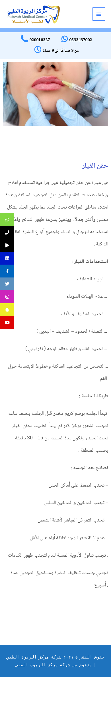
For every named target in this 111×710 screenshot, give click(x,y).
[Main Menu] (98, 14)
